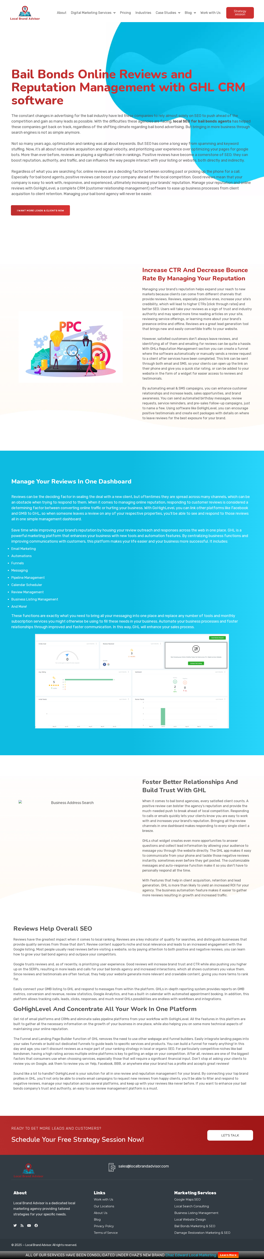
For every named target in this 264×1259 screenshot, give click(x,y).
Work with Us (210, 13)
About (61, 13)
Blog (188, 13)
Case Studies (166, 13)
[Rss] (22, 1225)
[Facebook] (36, 1225)
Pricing (125, 13)
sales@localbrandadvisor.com (143, 1166)
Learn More (228, 1255)
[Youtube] (29, 1225)
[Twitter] (15, 1225)
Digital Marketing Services (91, 13)
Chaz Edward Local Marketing (190, 1255)
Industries (143, 13)
